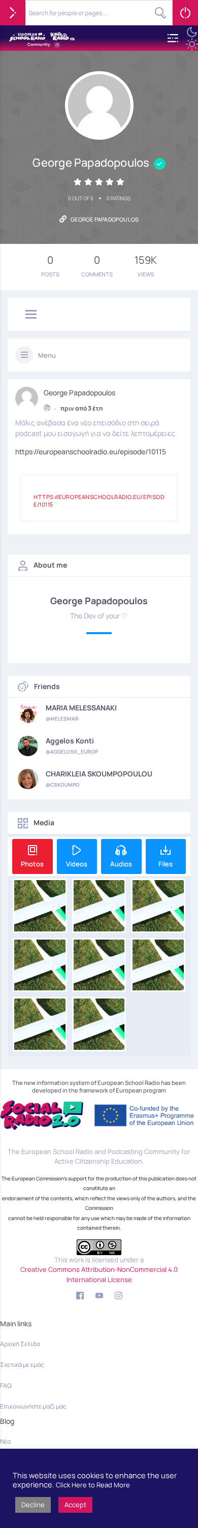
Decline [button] (33, 1504)
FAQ (6, 1385)
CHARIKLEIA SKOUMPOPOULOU (99, 774)
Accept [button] (75, 1504)
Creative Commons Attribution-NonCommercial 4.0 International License (99, 1274)
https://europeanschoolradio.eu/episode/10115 (90, 451)
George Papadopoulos (79, 392)
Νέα (5, 1441)
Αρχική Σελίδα (20, 1343)
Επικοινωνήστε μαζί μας (33, 1406)
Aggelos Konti (70, 741)
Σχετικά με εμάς (22, 1364)
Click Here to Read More (93, 1484)
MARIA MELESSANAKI (81, 708)
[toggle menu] (31, 315)
